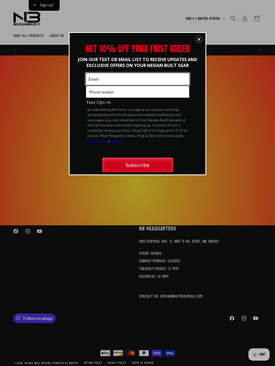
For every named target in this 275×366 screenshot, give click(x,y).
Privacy (118, 141)
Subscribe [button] (137, 165)
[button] (199, 39)
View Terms (97, 141)
